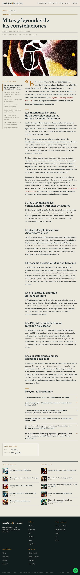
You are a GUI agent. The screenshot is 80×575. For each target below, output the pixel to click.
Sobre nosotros (33, 557)
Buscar (75, 3)
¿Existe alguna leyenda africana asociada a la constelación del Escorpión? (49, 419)
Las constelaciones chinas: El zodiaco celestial (12, 123)
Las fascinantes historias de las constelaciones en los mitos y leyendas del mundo (13, 87)
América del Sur (44, 3)
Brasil (30, 540)
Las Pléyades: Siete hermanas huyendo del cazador (11, 117)
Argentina (31, 544)
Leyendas (13, 10)
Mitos (4, 553)
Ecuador (31, 537)
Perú (29, 533)
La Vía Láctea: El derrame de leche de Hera (12, 111)
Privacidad (31, 564)
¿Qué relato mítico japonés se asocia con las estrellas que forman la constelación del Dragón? (48, 427)
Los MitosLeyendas (12, 3)
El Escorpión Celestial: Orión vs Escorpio (11, 106)
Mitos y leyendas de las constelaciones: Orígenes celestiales (12, 94)
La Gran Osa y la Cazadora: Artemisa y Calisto (13, 100)
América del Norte (60, 526)
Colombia (31, 529)
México (30, 526)
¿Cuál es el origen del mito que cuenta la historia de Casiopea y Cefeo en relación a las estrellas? (46, 411)
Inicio (5, 10)
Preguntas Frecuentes (11, 127)
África (67, 3)
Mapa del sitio (33, 553)
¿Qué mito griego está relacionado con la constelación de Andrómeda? (48, 404)
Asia (61, 3)
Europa (55, 3)
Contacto (31, 560)
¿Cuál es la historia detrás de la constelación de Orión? (47, 397)
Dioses (4, 560)
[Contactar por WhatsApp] (75, 570)
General (5, 564)
